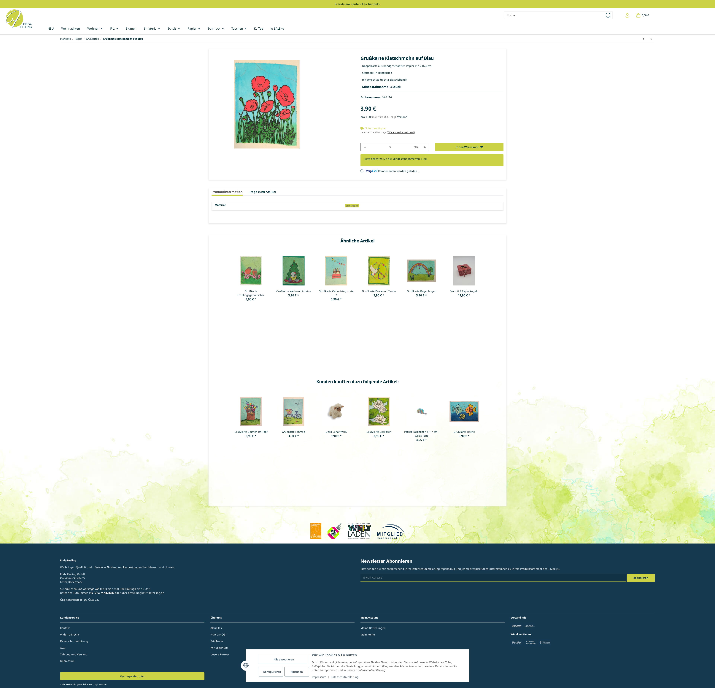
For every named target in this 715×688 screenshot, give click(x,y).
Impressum (319, 677)
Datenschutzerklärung (345, 677)
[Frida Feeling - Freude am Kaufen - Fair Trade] (18, 18)
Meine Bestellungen (373, 628)
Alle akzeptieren (284, 659)
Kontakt (65, 628)
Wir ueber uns (219, 647)
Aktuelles (216, 628)
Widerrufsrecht (69, 634)
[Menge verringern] (365, 147)
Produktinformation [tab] (227, 192)
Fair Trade (216, 641)
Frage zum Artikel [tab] (262, 192)
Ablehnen (297, 671)
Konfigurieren (272, 671)
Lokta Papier (352, 205)
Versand (402, 117)
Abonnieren (640, 577)
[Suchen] (608, 15)
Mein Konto (367, 634)
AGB (62, 647)
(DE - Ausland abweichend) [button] (401, 132)
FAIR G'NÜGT (218, 634)
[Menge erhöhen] (425, 147)
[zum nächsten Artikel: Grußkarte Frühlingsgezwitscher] (643, 39)
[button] (627, 15)
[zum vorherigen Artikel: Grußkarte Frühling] (651, 39)
